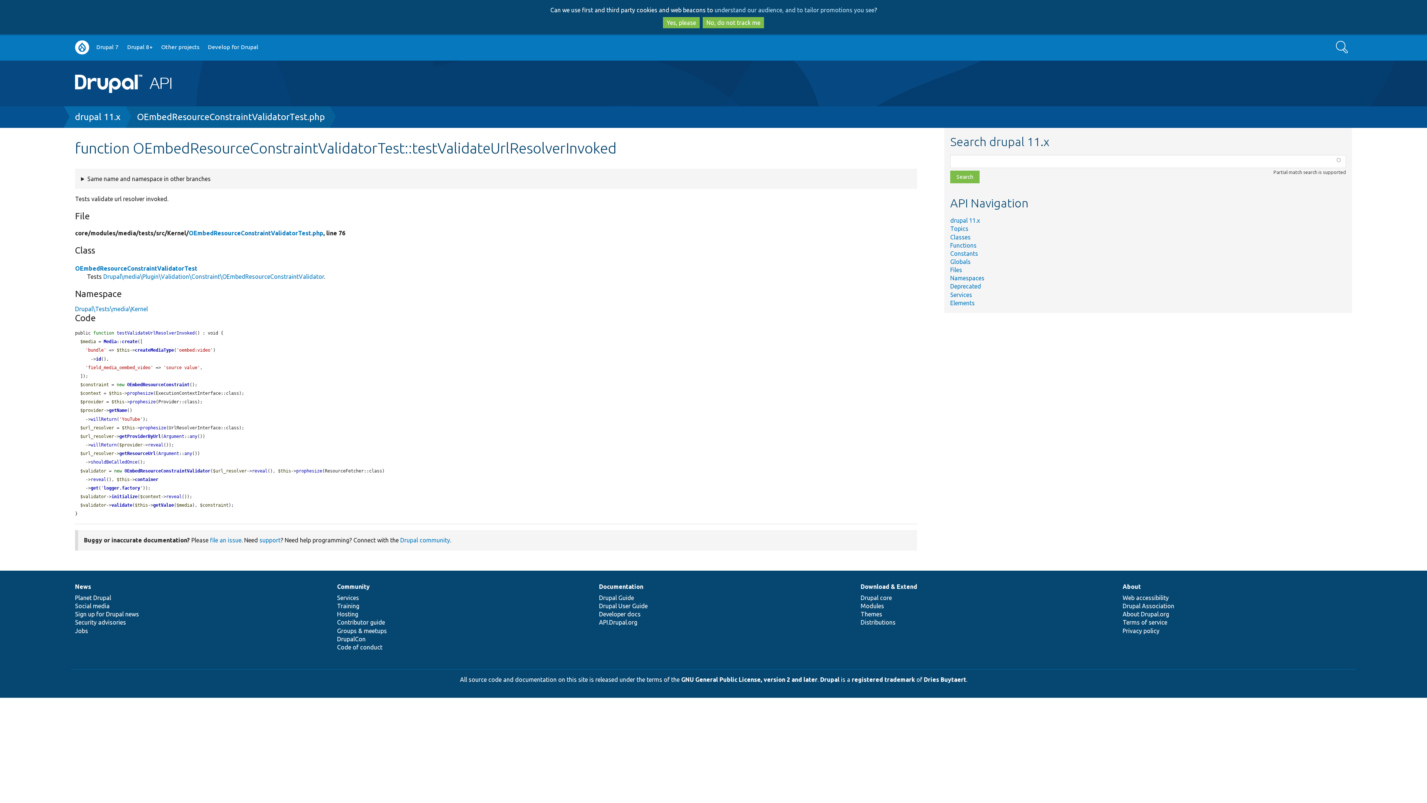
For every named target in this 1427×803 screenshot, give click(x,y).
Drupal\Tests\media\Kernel (111, 309)
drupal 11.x (97, 117)
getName (118, 410)
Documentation (621, 586)
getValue (163, 505)
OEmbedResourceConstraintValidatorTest (136, 268)
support (270, 540)
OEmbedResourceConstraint (158, 384)
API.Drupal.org (618, 622)
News (83, 586)
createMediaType (154, 350)
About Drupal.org (1146, 614)
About (1132, 586)
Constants (964, 253)
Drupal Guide (616, 597)
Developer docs (620, 614)
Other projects (180, 47)
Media (110, 341)
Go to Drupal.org (82, 47)
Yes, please (681, 22)
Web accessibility (1146, 597)
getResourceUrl (137, 453)
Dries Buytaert (945, 679)
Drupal (829, 679)
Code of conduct (359, 647)
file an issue (226, 540)
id (98, 359)
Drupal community (425, 540)
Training (348, 606)
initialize (124, 496)
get (94, 488)
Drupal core (876, 597)
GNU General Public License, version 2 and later (749, 679)
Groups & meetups (362, 631)
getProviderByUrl (140, 436)
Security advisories (100, 622)
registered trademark (883, 679)
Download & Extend (889, 586)
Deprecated (965, 286)
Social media (92, 606)
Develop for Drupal (233, 47)
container (146, 479)
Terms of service (1145, 622)
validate (121, 505)
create (129, 341)
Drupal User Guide (623, 606)
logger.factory (122, 488)
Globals (960, 261)
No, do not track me (733, 22)
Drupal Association (1148, 606)
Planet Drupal (93, 597)
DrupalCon (351, 639)
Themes (871, 614)
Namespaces (967, 278)
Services (961, 294)
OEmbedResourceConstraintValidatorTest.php (231, 117)
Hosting (347, 614)
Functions (963, 245)
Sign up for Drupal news (107, 614)
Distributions (878, 622)
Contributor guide (361, 622)
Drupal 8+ (140, 47)
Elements (962, 303)
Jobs (81, 631)
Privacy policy (1141, 631)
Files (956, 270)
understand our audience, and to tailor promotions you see (794, 10)
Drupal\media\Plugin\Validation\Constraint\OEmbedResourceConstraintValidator (213, 276)
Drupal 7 (107, 47)
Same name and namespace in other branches (149, 178)
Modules (872, 606)
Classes (960, 237)
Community (353, 586)
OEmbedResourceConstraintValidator (167, 471)
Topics (959, 228)
